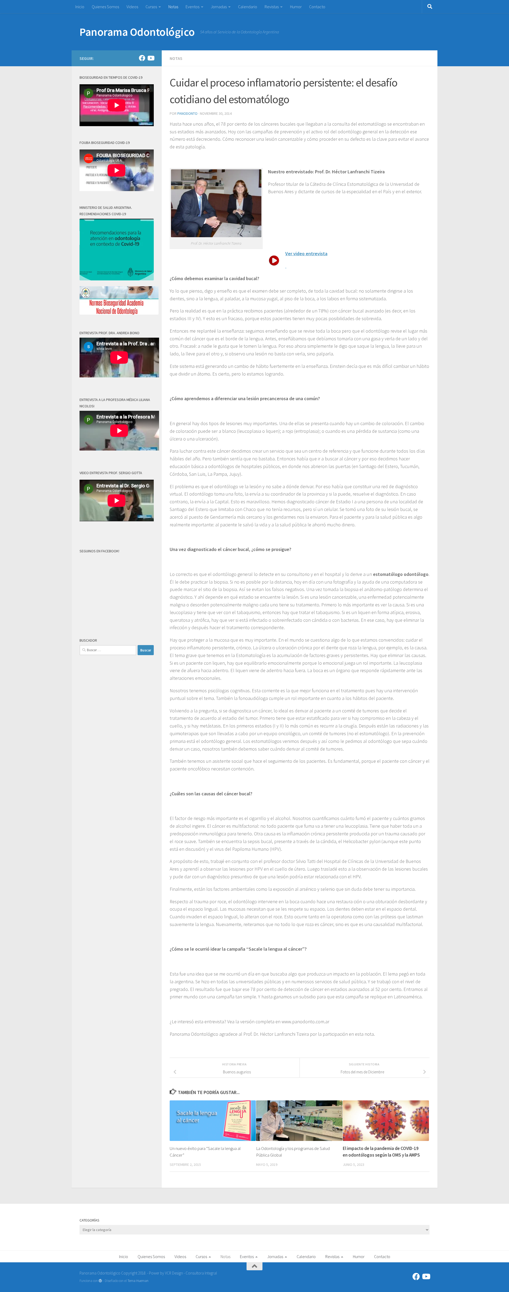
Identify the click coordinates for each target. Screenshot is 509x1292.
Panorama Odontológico (137, 32)
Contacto (317, 6)
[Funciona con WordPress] (100, 1280)
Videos (132, 6)
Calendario (247, 6)
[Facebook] (142, 58)
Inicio (79, 6)
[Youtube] (150, 58)
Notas (173, 6)
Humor (296, 6)
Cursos (151, 6)
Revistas (272, 6)
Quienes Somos (105, 6)
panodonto (187, 113)
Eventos (192, 6)
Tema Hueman (138, 1280)
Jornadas (219, 6)
